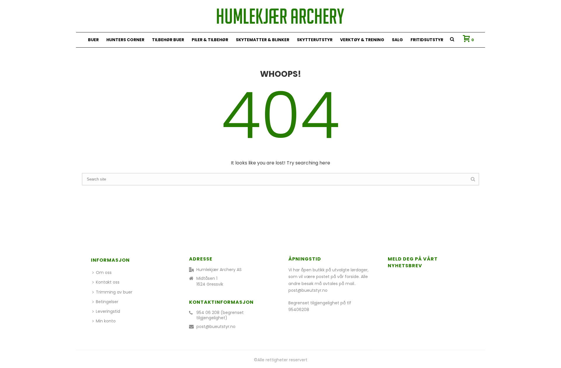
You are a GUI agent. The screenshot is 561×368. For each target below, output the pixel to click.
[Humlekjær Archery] (280, 16)
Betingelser (107, 302)
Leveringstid (108, 311)
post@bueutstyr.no (216, 326)
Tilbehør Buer (168, 40)
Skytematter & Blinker (262, 40)
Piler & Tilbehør (210, 40)
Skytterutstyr (315, 40)
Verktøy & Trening (362, 40)
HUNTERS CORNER (125, 40)
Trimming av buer (114, 292)
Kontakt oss (108, 282)
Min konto (106, 321)
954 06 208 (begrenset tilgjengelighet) (220, 315)
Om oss (104, 272)
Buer (93, 40)
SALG (397, 40)
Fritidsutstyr (427, 40)
